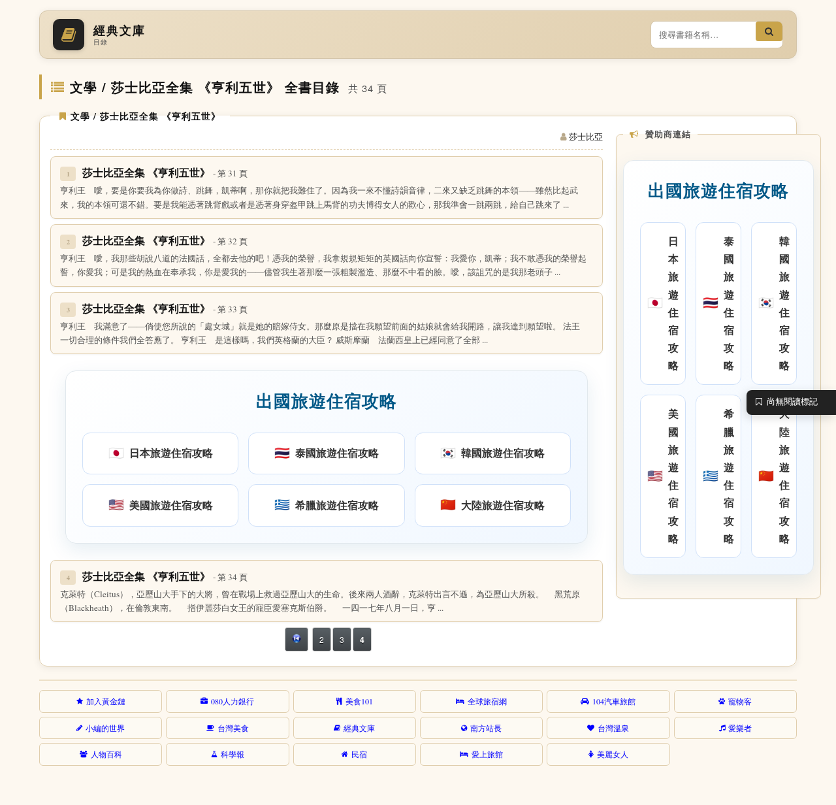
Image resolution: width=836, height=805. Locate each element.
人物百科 (106, 754)
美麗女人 (612, 754)
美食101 (359, 701)
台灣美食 (233, 728)
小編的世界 (105, 728)
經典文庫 (359, 728)
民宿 (359, 754)
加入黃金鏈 (105, 701)
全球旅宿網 (487, 701)
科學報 (232, 754)
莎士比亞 (586, 136)
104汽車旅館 (613, 701)
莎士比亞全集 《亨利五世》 (165, 172)
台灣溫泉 (613, 728)
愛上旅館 (487, 754)
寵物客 (740, 701)
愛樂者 (740, 728)
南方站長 (486, 728)
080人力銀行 (232, 701)
